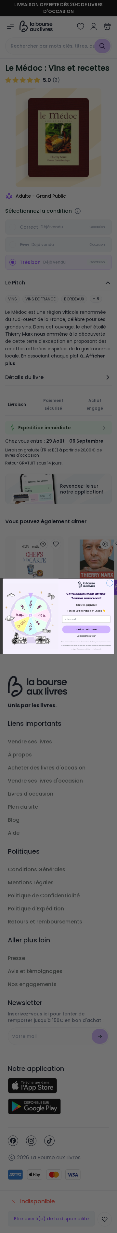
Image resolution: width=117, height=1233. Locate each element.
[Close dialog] (110, 583)
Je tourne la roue (86, 629)
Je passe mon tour (86, 636)
